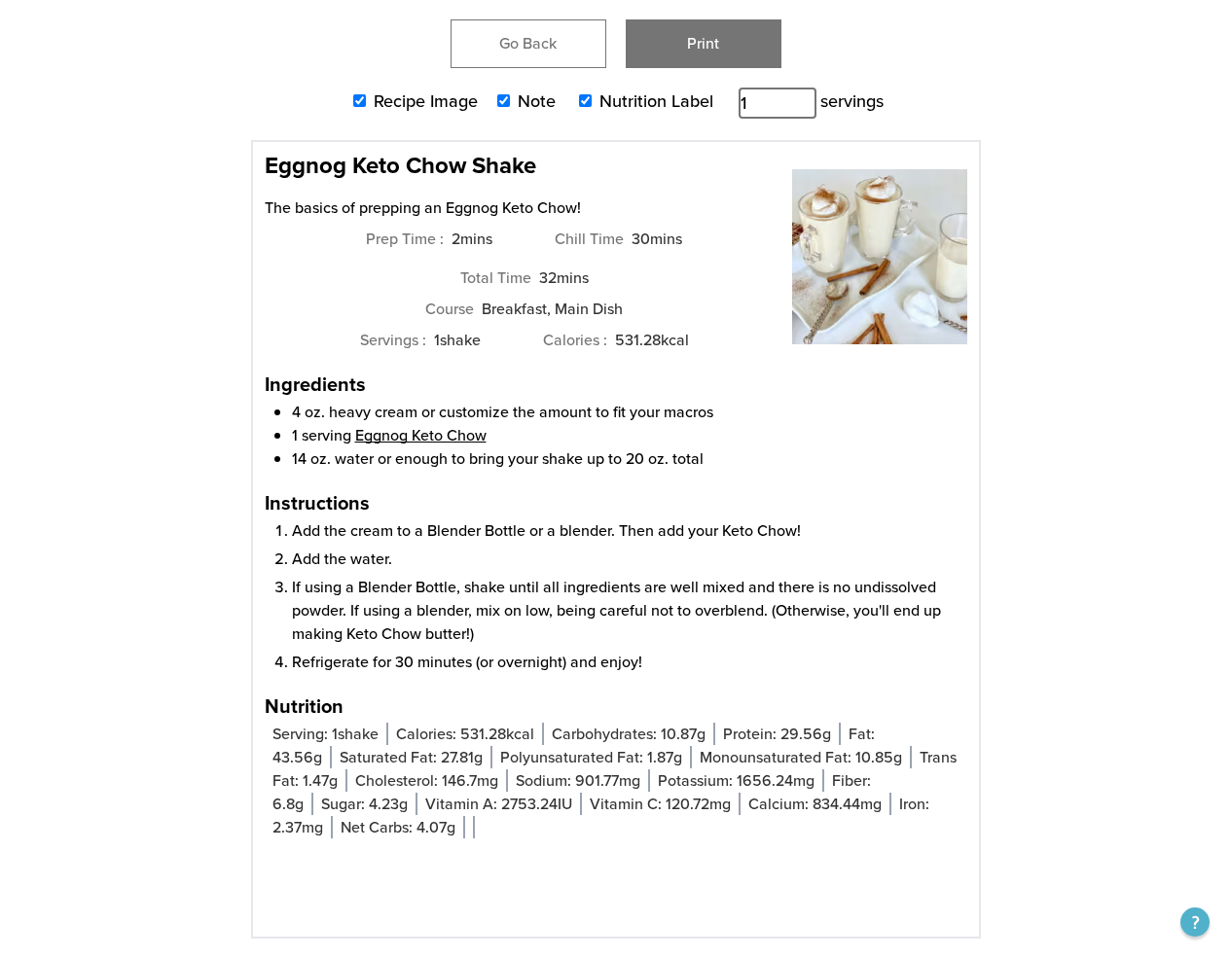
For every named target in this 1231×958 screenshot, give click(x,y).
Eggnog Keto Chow (421, 435)
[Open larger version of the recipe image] (879, 266)
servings (852, 101)
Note (537, 101)
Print (703, 43)
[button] (1195, 922)
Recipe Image (426, 101)
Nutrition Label (656, 101)
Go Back (528, 43)
